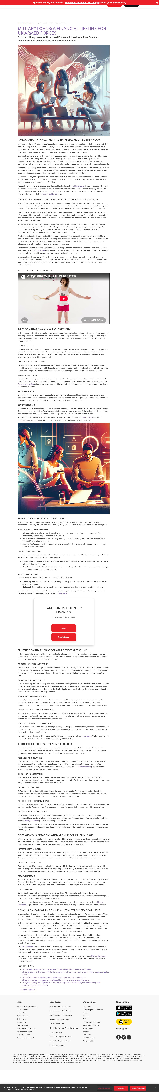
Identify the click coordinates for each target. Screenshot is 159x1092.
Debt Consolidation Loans (26, 1028)
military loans (78, 186)
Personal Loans (22, 1025)
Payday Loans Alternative (26, 1038)
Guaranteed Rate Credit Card (60, 1006)
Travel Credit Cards (57, 1024)
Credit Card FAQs (56, 1032)
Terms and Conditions (91, 1025)
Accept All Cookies (138, 1088)
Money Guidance (50, 194)
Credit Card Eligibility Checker (60, 1037)
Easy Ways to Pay (23, 1035)
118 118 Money (38, 250)
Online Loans (21, 1019)
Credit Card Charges (57, 1045)
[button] (157, 2)
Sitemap (86, 1032)
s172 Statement (89, 1038)
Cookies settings (104, 1088)
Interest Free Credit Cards (59, 1019)
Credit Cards (63, 637)
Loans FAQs (21, 1013)
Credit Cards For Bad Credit (60, 1011)
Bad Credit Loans (23, 1016)
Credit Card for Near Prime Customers (64, 1028)
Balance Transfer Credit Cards (61, 1015)
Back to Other (28, 990)
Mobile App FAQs (122, 1029)
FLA (84, 1019)
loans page (86, 417)
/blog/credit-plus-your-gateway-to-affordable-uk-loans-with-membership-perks (56, 980)
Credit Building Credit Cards (60, 1041)
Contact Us (87, 1006)
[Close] (155, 1087)
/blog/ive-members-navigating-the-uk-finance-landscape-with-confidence (53, 977)
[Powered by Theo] (124, 1021)
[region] (79, 1088)
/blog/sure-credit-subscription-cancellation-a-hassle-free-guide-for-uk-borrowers (56, 969)
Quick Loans (21, 1022)
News (85, 1013)
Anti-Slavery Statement (91, 1022)
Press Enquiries (88, 1041)
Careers (86, 1016)
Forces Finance (84, 767)
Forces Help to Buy (26, 384)
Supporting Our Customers (93, 1010)
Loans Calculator (23, 1010)
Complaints (87, 1035)
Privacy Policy (88, 1028)
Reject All (121, 1088)
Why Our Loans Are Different (27, 1006)
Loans (63, 628)
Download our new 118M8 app (82, 2)
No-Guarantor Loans (24, 1032)
